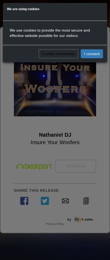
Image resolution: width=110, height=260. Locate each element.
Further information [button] (58, 54)
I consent (92, 54)
